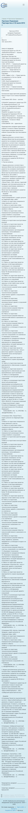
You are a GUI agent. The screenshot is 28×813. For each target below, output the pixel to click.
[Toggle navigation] (24, 4)
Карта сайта (20, 807)
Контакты (14, 809)
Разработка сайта (10, 810)
